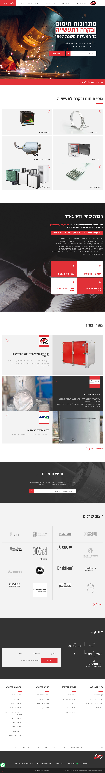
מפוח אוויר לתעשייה (70, 712)
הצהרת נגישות (42, 747)
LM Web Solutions (39, 770)
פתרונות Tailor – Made (15, 735)
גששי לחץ (73, 703)
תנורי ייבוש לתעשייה (43, 699)
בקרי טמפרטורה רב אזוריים (95, 699)
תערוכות (36, 3)
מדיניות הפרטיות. (23, 660)
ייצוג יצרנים (22, 3)
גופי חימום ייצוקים (17, 695)
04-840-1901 (8, 3)
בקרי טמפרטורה (98, 695)
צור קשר (29, 3)
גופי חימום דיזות (18, 699)
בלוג (16, 747)
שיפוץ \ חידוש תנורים (43, 695)
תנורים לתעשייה (65, 3)
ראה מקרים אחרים (97, 449)
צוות (64, 747)
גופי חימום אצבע (17, 731)
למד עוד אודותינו (97, 298)
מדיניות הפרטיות (27, 747)
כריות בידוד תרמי (71, 708)
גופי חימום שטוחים (17, 727)
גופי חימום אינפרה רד (16, 708)
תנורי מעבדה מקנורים (43, 703)
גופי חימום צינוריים (17, 718)
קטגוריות (75, 3)
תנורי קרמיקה (45, 708)
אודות (42, 3)
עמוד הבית (83, 3)
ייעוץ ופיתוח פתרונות (52, 3)
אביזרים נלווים (72, 695)
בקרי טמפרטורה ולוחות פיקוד (94, 703)
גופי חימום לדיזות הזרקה (15, 723)
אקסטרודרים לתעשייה (69, 699)
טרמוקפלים (99, 708)
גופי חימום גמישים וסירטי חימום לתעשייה (13, 713)
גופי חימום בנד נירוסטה (15, 703)
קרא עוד (100, 605)
